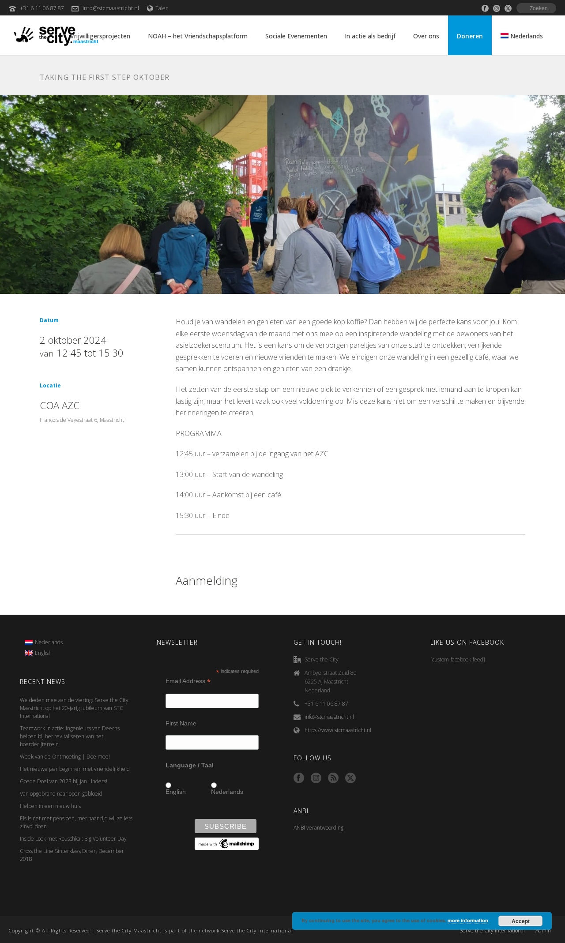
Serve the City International (492, 930)
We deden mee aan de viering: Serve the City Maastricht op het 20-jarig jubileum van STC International (74, 708)
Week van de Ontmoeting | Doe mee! (65, 756)
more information (468, 920)
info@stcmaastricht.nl (111, 8)
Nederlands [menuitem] (49, 642)
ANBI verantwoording (318, 827)
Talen (162, 8)
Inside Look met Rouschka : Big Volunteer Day (73, 838)
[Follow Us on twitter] (350, 778)
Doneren (470, 36)
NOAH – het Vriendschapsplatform (198, 36)
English (176, 791)
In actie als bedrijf (370, 36)
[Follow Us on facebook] (299, 778)
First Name (181, 723)
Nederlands (227, 791)
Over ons (426, 36)
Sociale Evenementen (296, 36)
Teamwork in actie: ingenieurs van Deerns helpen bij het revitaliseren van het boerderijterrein (70, 736)
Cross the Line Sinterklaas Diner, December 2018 (72, 855)
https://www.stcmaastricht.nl (338, 730)
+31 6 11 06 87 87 (42, 8)
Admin (543, 930)
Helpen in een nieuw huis (50, 806)
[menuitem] (43, 642)
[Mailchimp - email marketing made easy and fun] (227, 843)
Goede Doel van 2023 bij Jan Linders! (63, 781)
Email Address (188, 681)
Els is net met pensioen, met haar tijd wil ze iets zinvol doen (76, 822)
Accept (521, 921)
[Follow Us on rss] (333, 778)
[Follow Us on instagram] (316, 778)
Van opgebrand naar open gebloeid (61, 793)
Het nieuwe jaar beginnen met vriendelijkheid (75, 769)
